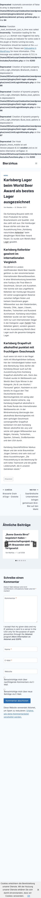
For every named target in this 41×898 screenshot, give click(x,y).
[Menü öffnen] (36, 163)
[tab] (16, 560)
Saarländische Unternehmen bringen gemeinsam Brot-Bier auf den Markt (30, 499)
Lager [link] (6, 242)
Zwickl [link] (27, 323)
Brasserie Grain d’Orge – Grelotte (10, 493)
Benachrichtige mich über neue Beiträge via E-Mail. (18, 692)
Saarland (8, 479)
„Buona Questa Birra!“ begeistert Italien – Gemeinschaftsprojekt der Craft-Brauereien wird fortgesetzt (20, 541)
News (6, 175)
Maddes (10, 207)
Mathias (11, 553)
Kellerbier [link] (19, 232)
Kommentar (11, 598)
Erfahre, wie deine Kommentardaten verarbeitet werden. (19, 714)
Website (8, 671)
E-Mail (8, 660)
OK (28, 896)
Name (8, 649)
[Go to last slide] (6, 544)
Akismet (28, 634)
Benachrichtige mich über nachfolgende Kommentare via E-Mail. (19, 682)
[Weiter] (34, 544)
